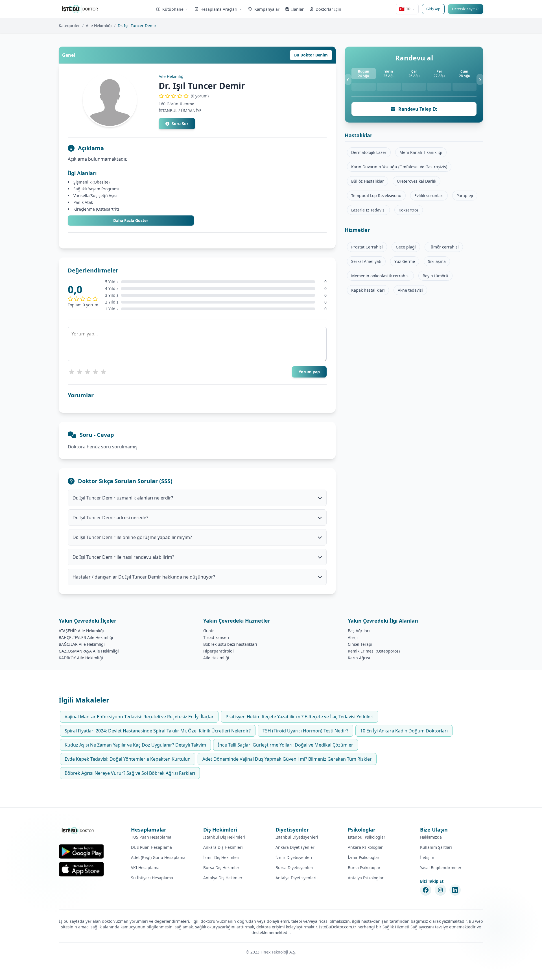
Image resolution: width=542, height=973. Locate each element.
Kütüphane (172, 9)
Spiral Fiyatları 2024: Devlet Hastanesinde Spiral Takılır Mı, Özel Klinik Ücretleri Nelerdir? (158, 731)
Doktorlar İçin (328, 9)
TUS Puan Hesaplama (151, 837)
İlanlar (297, 9)
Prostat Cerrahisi (367, 247)
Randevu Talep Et (417, 109)
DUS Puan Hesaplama (151, 847)
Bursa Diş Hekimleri (222, 867)
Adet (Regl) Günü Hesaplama (158, 857)
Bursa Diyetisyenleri (294, 867)
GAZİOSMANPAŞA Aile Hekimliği (89, 651)
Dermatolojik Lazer (368, 152)
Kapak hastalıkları (368, 290)
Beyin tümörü (435, 275)
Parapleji (464, 195)
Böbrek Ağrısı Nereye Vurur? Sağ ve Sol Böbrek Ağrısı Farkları (130, 773)
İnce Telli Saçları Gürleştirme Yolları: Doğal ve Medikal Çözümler (285, 745)
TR (404, 9)
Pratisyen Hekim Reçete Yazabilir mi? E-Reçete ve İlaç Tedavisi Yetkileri (299, 717)
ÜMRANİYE (191, 110)
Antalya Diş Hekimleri (223, 877)
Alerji (353, 637)
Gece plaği (406, 247)
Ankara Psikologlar (365, 847)
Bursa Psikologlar (364, 867)
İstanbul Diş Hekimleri (224, 837)
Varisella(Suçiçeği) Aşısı (95, 195)
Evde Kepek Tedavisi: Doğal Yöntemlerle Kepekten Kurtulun (128, 759)
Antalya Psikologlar (366, 877)
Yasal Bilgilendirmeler (441, 867)
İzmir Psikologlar (363, 857)
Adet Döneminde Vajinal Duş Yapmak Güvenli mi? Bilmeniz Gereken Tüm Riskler (287, 759)
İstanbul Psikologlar (366, 837)
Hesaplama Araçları (218, 9)
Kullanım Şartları (436, 847)
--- (363, 86)
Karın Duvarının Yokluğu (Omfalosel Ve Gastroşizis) (399, 166)
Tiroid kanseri (216, 637)
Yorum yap (309, 371)
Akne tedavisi (410, 290)
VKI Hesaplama (145, 867)
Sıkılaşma (437, 261)
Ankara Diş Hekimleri (223, 847)
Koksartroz (409, 210)
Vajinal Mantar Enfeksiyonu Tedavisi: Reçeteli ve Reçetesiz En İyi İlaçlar (139, 717)
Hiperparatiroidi (218, 651)
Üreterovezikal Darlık (416, 181)
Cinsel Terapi (360, 644)
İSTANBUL (168, 110)
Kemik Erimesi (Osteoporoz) (374, 651)
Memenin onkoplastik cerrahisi (380, 275)
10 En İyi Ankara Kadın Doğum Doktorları (404, 731)
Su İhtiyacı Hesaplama (152, 877)
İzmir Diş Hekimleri (221, 857)
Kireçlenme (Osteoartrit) (96, 209)
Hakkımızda (431, 837)
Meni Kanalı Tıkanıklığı (420, 152)
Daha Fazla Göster (130, 220)
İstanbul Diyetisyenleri (297, 837)
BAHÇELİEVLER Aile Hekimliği (86, 637)
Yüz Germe (404, 261)
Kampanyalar (266, 9)
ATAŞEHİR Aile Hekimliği (81, 630)
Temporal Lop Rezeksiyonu (376, 195)
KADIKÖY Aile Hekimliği (81, 657)
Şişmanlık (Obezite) (91, 182)
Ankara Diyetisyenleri (296, 847)
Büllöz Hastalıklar (367, 181)
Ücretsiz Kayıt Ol (465, 8)
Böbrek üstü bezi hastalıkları (230, 644)
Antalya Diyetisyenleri (296, 877)
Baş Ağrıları (359, 630)
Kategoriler (69, 25)
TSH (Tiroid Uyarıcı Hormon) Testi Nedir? (305, 731)
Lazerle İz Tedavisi (368, 210)
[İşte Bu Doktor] (78, 831)
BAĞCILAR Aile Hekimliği (82, 644)
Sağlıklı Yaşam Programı (96, 188)
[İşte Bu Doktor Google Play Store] (81, 851)
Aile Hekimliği (99, 25)
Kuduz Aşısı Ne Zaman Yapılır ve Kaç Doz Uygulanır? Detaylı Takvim (135, 745)
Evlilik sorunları (428, 195)
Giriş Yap (433, 8)
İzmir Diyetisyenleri (294, 857)
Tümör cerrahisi (444, 247)
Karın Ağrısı (359, 657)
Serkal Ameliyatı (366, 261)
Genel (68, 55)
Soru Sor (180, 123)
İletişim (427, 857)
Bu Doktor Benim (311, 55)
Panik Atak (83, 202)
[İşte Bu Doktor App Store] (81, 869)
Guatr (208, 630)
